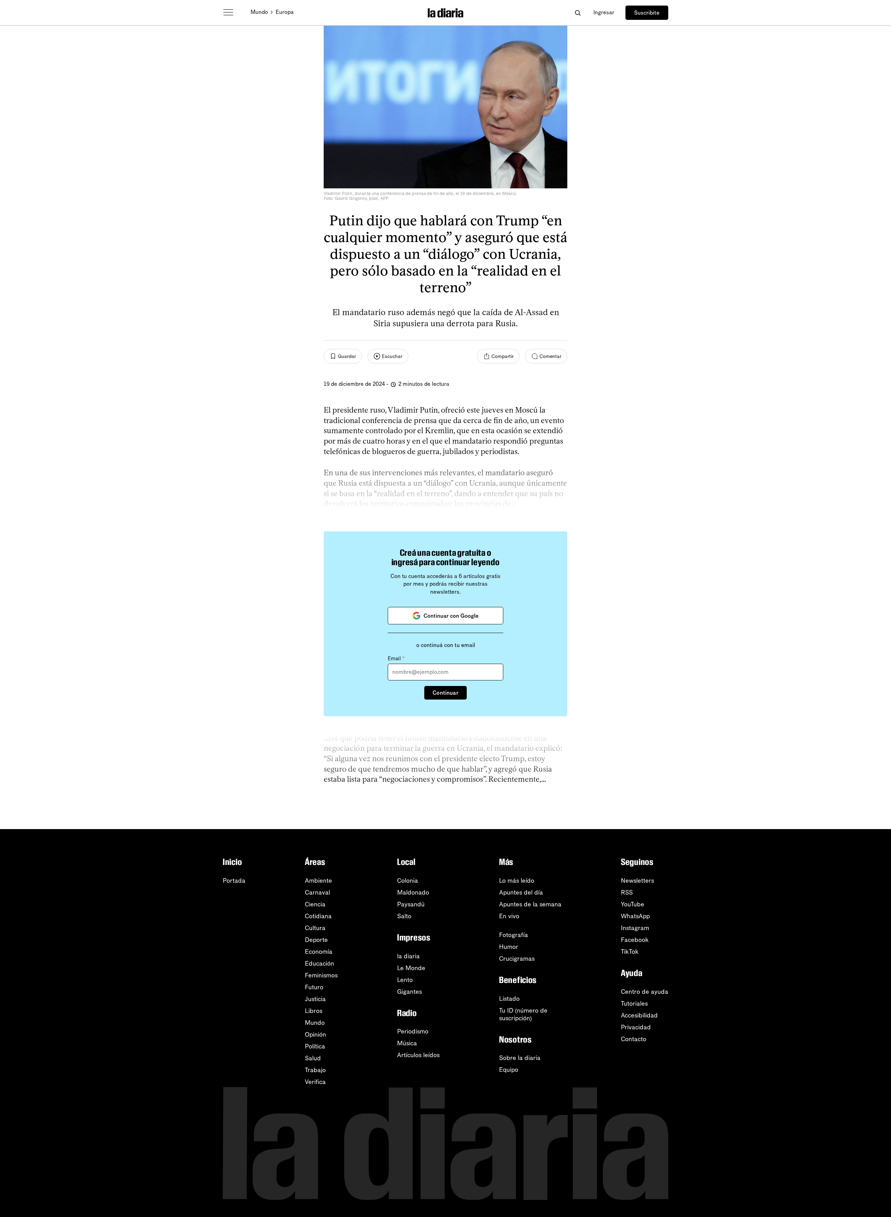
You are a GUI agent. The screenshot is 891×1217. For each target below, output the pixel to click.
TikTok (630, 951)
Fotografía (513, 935)
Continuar (445, 692)
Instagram (635, 928)
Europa (285, 12)
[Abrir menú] (228, 12)
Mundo (259, 12)
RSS (627, 892)
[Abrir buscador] (577, 12)
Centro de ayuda (644, 992)
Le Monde (411, 968)
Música (407, 1043)
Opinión (315, 1034)
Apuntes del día (521, 892)
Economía (318, 951)
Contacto (633, 1039)
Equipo (508, 1070)
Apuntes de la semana (530, 904)
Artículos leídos (418, 1055)
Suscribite (647, 12)
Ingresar (603, 12)
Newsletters (637, 880)
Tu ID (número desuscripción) (523, 1014)
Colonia (407, 880)
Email (396, 658)
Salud (313, 1058)
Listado (509, 999)
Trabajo (315, 1070)
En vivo (509, 916)
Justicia (315, 999)
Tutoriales (634, 1003)
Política (315, 1046)
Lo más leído (516, 880)
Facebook (635, 940)
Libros (313, 1011)
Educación (319, 963)
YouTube (632, 904)
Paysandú (411, 904)
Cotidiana (318, 916)
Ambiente (318, 880)
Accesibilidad (639, 1015)
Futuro (314, 987)
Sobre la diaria (520, 1058)
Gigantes (409, 992)
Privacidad (636, 1027)
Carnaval (317, 892)
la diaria (408, 956)
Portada (234, 880)
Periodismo (412, 1031)
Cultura (315, 928)
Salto (404, 916)
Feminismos (321, 975)
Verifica (315, 1082)
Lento (405, 980)
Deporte (316, 940)
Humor (508, 947)
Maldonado (413, 892)
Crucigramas (517, 958)
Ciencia (315, 904)
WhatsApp (635, 916)
